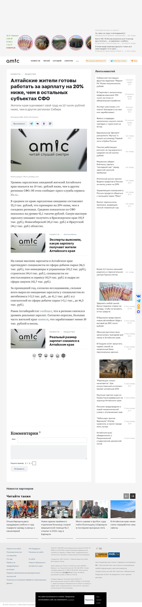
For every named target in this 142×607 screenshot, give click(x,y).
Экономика (70, 234)
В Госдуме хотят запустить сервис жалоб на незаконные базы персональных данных (109, 347)
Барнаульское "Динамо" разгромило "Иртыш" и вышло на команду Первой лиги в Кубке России (109, 137)
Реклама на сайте (36, 552)
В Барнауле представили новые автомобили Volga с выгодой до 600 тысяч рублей (109, 321)
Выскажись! (19, 123)
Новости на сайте (14, 549)
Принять (89, 600)
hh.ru (14, 195)
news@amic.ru (67, 572)
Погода (9, 559)
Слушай (57, 61)
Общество (30, 74)
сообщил (46, 311)
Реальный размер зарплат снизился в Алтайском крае (64, 340)
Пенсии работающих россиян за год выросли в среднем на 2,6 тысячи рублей (109, 151)
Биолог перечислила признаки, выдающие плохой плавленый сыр (108, 205)
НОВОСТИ (16, 74)
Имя (13, 439)
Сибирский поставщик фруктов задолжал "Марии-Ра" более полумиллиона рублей (110, 82)
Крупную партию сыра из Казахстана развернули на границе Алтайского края (110, 398)
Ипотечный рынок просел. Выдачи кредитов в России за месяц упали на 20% (110, 181)
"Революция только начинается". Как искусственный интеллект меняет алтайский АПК (109, 384)
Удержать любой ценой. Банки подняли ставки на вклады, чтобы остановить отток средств (109, 307)
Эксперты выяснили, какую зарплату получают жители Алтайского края (65, 245)
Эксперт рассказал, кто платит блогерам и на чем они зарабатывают (109, 109)
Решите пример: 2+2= (21, 463)
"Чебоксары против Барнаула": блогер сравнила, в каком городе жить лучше (109, 422)
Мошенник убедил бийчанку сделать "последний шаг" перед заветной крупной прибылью (108, 167)
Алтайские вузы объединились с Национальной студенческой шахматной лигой (109, 438)
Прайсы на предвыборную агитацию (13, 565)
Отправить (19, 469)
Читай (46, 61)
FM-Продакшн (34, 549)
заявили (43, 319)
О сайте (32, 559)
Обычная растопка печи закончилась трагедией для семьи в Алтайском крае (110, 335)
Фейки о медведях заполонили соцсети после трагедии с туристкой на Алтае (110, 122)
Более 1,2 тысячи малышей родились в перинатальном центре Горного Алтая (110, 272)
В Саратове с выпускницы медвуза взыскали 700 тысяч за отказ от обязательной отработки (109, 96)
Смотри (69, 61)
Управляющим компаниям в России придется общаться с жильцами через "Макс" (110, 193)
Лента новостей (105, 71)
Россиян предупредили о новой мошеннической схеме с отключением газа (109, 409)
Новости (35, 61)
